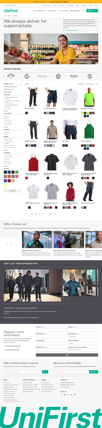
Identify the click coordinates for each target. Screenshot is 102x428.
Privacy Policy (46, 383)
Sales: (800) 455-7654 (12, 350)
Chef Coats (8, 120)
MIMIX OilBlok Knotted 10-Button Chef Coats (69, 174)
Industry (9, 15)
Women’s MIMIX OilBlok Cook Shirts (50, 174)
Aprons (8, 116)
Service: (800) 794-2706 (13, 346)
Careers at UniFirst (9, 391)
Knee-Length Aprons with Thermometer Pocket (32, 174)
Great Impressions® (11, 147)
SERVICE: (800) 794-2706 (67, 385)
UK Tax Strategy (46, 391)
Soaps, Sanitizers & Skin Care (13, 100)
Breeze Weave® (9, 141)
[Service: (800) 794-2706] (4, 346)
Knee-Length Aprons (86, 141)
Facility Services (52, 10)
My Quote (91, 5)
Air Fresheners (9, 102)
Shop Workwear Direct (10, 389)
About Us (55, 5)
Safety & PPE (8, 92)
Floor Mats (8, 108)
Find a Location (64, 387)
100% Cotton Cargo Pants (87, 203)
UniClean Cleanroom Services (31, 389)
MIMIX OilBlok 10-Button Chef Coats (51, 203)
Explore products (71, 30)
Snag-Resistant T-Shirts (87, 108)
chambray (8, 161)
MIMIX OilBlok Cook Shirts (32, 203)
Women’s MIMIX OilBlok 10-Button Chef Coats (88, 174)
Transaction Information (11, 400)
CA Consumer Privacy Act (49, 389)
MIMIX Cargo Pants (30, 141)
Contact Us (91, 10)
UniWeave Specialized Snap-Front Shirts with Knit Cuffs (70, 109)
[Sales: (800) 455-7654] (4, 349)
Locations (62, 5)
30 (50, 214)
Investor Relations (9, 398)
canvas (8, 159)
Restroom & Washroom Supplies (12, 98)
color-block (9, 163)
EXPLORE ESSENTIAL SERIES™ (59, 1)
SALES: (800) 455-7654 (67, 383)
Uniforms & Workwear (39, 10)
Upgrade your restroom (40, 1)
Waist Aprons (65, 141)
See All (6, 111)
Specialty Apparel (28, 391)
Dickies (7, 143)
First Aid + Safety (63, 10)
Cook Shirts (9, 124)
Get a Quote (84, 5)
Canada (8, 132)
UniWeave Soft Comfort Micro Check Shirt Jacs (50, 141)
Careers (77, 5)
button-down (9, 157)
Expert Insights (69, 5)
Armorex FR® (9, 139)
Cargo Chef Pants (29, 108)
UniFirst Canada (27, 383)
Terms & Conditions (47, 385)
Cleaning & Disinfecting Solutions (12, 105)
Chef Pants (8, 122)
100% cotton (9, 155)
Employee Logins (9, 395)
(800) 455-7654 (11, 5)
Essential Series (10, 145)
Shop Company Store (46, 5)
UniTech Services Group (30, 387)
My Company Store (9, 393)
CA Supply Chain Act (48, 387)
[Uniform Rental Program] (83, 349)
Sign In (96, 5)
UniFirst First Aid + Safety (30, 385)
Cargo (7, 118)
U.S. (7, 134)
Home (5, 15)
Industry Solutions (74, 10)
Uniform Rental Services (11, 385)
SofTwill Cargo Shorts (50, 108)
